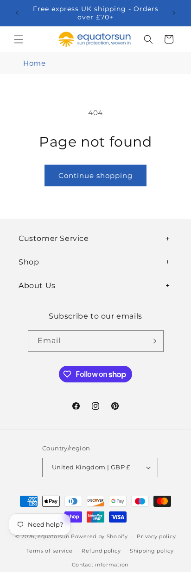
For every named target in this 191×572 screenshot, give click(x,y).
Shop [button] (29, 262)
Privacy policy (156, 536)
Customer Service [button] (54, 238)
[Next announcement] (174, 13)
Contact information (100, 564)
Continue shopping (95, 175)
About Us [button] (37, 285)
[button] (18, 39)
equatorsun (53, 536)
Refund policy (101, 550)
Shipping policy (152, 550)
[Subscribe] (153, 341)
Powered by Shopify (99, 536)
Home (34, 63)
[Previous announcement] (17, 13)
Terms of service (49, 550)
